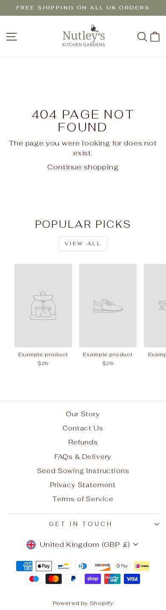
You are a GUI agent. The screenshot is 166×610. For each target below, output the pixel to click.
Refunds (83, 442)
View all (83, 243)
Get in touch (81, 524)
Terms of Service (83, 499)
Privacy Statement (83, 485)
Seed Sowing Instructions (83, 471)
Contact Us (83, 428)
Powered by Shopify (83, 603)
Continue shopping (82, 166)
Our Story (83, 414)
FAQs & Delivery (83, 457)
